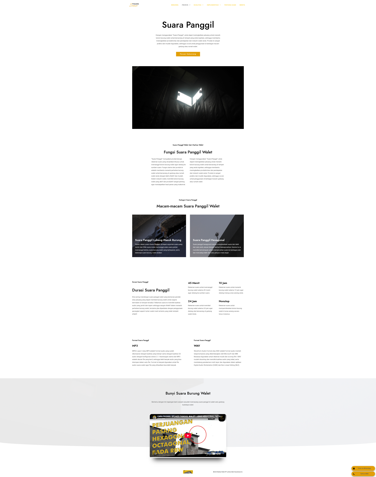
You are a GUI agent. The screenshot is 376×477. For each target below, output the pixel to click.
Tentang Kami (230, 5)
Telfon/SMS (364, 474)
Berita (242, 5)
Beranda (174, 5)
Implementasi (213, 5)
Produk (185, 5)
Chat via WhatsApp (364, 468)
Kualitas (197, 5)
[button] (188, 54)
